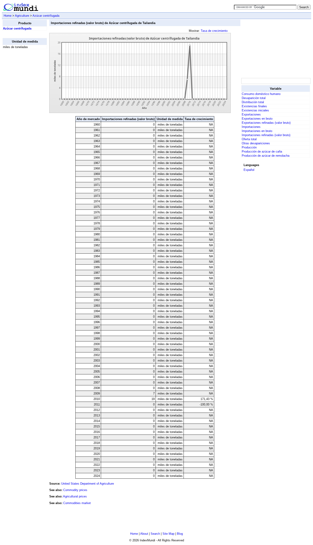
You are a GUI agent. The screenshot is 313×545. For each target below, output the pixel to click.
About (144, 533)
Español (249, 170)
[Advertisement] (21, 121)
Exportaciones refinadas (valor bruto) (266, 122)
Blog (180, 533)
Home (7, 15)
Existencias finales (254, 106)
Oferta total (249, 139)
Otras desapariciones (256, 143)
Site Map (168, 533)
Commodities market (77, 503)
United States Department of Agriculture (87, 483)
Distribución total (253, 102)
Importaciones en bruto (257, 131)
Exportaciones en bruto (257, 118)
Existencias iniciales (255, 110)
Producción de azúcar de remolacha (265, 155)
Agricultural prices (75, 496)
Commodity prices (75, 490)
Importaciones (251, 127)
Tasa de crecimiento (214, 30)
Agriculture (22, 15)
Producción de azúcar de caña (262, 151)
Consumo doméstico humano (261, 94)
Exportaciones (251, 114)
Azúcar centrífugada (46, 15)
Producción (249, 147)
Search (155, 533)
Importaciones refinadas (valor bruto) (266, 135)
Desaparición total (254, 98)
